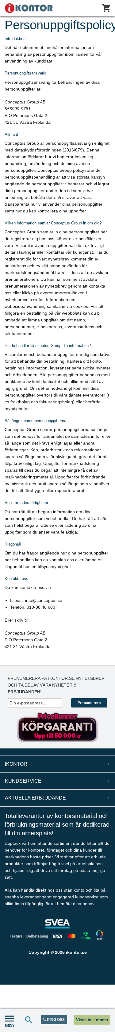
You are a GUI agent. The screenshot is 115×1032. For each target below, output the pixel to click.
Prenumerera (89, 703)
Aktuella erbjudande (57, 797)
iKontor (57, 764)
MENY (9, 1025)
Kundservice (57, 781)
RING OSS (55, 1020)
